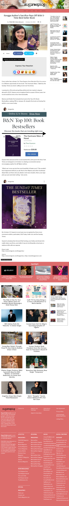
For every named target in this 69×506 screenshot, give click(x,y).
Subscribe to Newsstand (47, 409)
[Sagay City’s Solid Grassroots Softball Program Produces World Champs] (53, 305)
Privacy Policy (59, 411)
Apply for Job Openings (34, 409)
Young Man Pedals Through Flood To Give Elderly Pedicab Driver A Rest (56, 44)
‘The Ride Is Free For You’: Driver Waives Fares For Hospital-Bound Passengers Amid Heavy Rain (55, 19)
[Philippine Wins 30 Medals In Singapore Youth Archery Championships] (53, 320)
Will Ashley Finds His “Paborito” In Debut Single (55, 32)
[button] (66, 4)
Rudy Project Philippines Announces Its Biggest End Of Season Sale (9, 277)
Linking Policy (59, 419)
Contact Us (21, 408)
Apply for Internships (36, 413)
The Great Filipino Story (6, 259)
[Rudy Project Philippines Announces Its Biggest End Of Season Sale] (9, 270)
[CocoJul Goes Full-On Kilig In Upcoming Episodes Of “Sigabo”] (65, 39)
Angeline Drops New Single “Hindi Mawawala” (55, 73)
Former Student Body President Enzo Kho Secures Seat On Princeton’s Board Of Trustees (55, 52)
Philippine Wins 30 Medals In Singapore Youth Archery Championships (61, 320)
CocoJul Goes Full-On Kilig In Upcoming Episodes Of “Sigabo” (55, 38)
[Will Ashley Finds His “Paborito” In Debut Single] (65, 33)
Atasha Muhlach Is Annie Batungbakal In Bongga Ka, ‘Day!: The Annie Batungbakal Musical (60, 278)
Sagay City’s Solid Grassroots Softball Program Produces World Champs (61, 305)
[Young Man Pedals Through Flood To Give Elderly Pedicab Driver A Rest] (65, 45)
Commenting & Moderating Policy (61, 415)
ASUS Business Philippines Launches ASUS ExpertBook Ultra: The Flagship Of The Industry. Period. (43, 278)
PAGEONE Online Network (16, 22)
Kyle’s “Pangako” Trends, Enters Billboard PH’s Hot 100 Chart (56, 79)
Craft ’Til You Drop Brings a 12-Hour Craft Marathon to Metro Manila (55, 26)
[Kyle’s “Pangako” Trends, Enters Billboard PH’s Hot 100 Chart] (65, 80)
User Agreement (60, 408)
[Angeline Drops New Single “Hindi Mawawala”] (65, 74)
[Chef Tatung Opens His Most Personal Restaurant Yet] (26, 270)
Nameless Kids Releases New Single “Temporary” (55, 67)
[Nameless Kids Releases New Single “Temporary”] (65, 68)
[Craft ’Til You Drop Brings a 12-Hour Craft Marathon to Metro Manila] (65, 26)
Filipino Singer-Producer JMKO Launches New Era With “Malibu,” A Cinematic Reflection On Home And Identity (56, 60)
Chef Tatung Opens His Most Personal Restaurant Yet (26, 277)
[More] (36, 53)
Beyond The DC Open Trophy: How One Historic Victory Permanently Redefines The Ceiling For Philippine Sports (62, 313)
